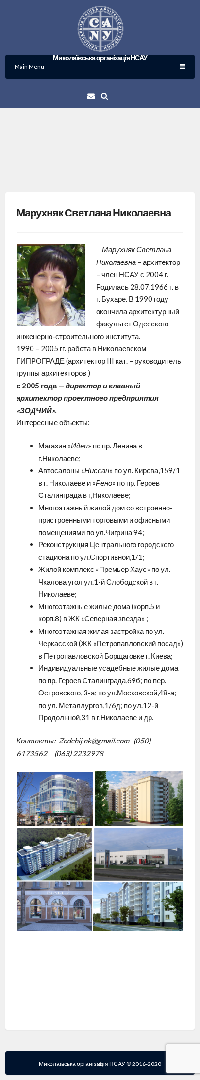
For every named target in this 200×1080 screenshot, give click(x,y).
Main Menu (29, 66)
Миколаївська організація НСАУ (100, 57)
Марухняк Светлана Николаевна (94, 212)
